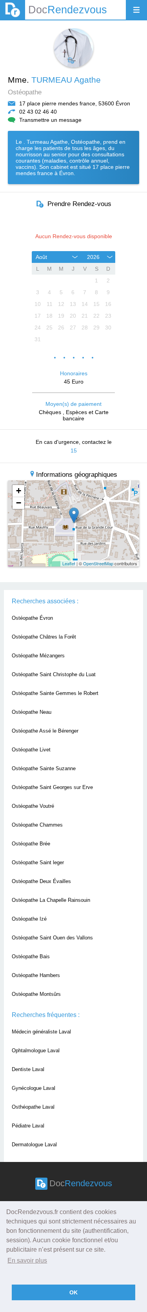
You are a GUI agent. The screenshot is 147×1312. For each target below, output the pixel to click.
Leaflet (68, 563)
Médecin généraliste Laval (41, 1032)
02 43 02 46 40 (38, 112)
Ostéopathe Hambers (36, 975)
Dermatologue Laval (34, 1144)
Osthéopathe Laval (33, 1107)
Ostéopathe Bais (31, 956)
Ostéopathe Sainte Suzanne (44, 768)
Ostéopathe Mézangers (38, 656)
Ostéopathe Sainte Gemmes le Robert (55, 693)
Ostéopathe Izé (29, 919)
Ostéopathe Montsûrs (36, 994)
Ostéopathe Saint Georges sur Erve (52, 787)
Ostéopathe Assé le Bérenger (45, 731)
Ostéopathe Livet (31, 750)
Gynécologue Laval (33, 1088)
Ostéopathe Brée (31, 844)
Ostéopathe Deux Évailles (41, 881)
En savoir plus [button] (27, 1260)
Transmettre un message (50, 120)
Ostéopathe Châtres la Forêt (44, 637)
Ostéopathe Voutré (33, 806)
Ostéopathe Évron (32, 618)
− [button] (18, 503)
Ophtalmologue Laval (36, 1050)
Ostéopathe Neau (31, 712)
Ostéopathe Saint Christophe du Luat (54, 674)
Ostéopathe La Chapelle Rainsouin (51, 900)
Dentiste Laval (28, 1069)
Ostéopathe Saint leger (38, 862)
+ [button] (18, 491)
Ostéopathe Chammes (37, 825)
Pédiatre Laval (28, 1126)
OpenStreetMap (98, 563)
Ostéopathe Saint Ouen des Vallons (52, 938)
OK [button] (73, 1292)
